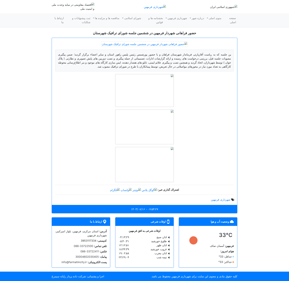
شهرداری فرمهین (177, 18)
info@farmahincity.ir (74, 262)
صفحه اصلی (232, 20)
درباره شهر (198, 18)
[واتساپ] (126, 189)
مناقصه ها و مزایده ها (107, 18)
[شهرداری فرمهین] (155, 6)
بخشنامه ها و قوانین (155, 20)
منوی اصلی (215, 18)
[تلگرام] (115, 189)
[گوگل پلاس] (149, 189)
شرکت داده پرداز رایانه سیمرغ (69, 276)
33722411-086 (89, 251)
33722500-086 (83, 246)
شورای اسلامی (132, 18)
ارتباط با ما (59, 20)
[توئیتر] (136, 189)
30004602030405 (87, 256)
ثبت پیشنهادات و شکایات (81, 20)
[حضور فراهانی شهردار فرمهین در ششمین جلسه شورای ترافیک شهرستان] (144, 43)
